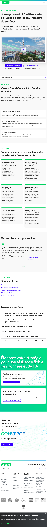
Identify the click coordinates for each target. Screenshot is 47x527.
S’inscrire (41, 468)
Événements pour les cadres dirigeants (40, 481)
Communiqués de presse (5, 486)
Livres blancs (38, 486)
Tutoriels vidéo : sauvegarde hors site (10, 287)
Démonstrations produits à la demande (41, 492)
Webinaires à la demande (41, 488)
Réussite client (15, 482)
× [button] (45, 513)
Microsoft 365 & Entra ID (29, 487)
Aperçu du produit (6, 106)
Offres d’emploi (4, 479)
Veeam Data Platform (28, 482)
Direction (2, 478)
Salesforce (26, 489)
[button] (23, 524)
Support (14, 477)
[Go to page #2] (23, 266)
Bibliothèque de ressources (39, 484)
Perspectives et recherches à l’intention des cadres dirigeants (40, 477)
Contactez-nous (4, 484)
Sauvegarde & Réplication (29, 492)
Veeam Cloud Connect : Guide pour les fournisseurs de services (15, 285)
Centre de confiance (5, 490)
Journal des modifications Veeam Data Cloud (17, 487)
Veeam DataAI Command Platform (29, 478)
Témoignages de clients (40, 489)
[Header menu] (43, 2)
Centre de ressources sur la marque (6, 488)
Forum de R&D (15, 492)
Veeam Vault (26, 485)
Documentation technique (16, 479)
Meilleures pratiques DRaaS (8, 295)
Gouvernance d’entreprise (3, 482)
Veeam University (16, 485)
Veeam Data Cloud (28, 483)
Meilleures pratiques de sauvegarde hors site (11, 290)
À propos (2, 476)
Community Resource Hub (18, 490)
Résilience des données (28, 480)
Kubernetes (26, 490)
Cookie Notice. (5, 521)
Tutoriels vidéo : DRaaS (7, 293)
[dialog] (23, 519)
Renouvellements (16, 483)
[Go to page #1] (22, 266)
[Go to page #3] (24, 266)
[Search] (40, 2)
